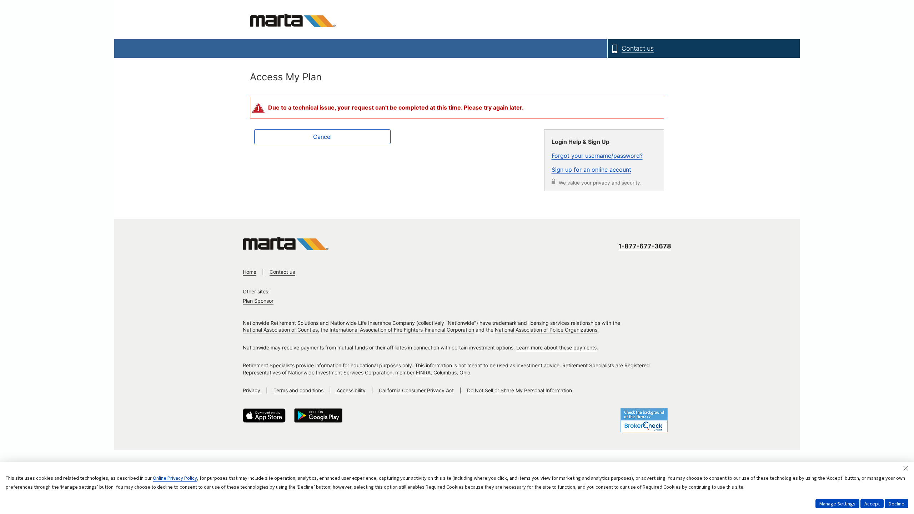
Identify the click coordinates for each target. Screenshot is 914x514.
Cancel (322, 136)
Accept (872, 503)
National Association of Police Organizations (546, 330)
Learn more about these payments (556, 347)
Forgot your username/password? (597, 155)
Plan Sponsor (258, 301)
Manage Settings (837, 503)
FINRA (423, 372)
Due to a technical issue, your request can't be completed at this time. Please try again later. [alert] (396, 107)
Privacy (251, 390)
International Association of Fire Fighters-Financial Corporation (402, 330)
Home (249, 272)
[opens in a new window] (264, 415)
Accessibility (351, 390)
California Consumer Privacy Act (416, 390)
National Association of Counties (280, 330)
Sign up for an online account (591, 169)
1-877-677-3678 (644, 246)
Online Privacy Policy (175, 478)
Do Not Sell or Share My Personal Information (519, 390)
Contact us (282, 272)
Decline (896, 503)
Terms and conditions (298, 390)
